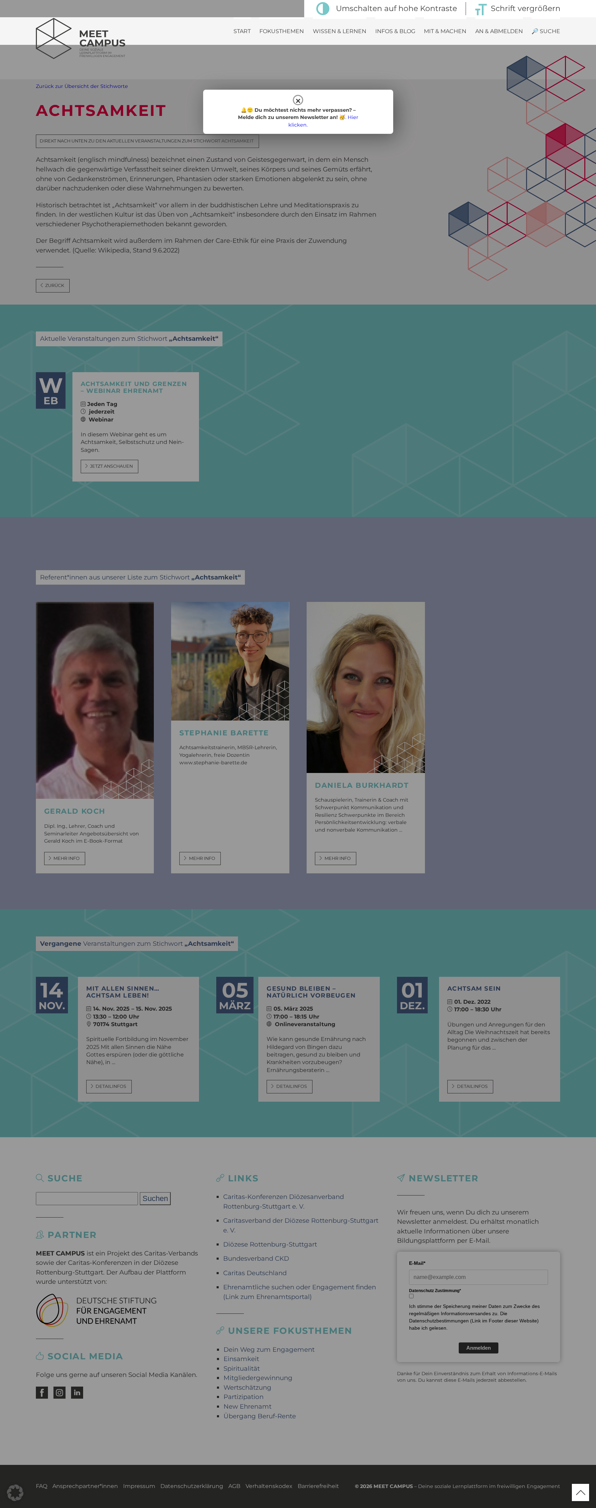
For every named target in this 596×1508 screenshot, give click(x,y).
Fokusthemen (281, 31)
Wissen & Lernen (339, 31)
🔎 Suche (546, 31)
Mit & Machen (445, 31)
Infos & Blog (395, 31)
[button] (15, 1493)
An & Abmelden (499, 31)
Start (242, 31)
